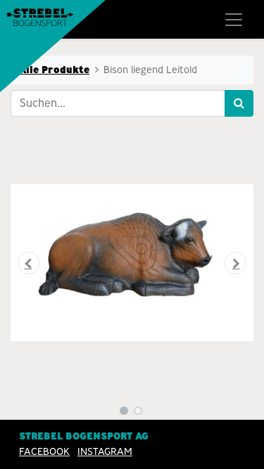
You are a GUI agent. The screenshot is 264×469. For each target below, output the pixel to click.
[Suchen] (239, 103)
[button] (29, 263)
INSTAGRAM (104, 451)
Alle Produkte (54, 69)
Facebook (44, 451)
